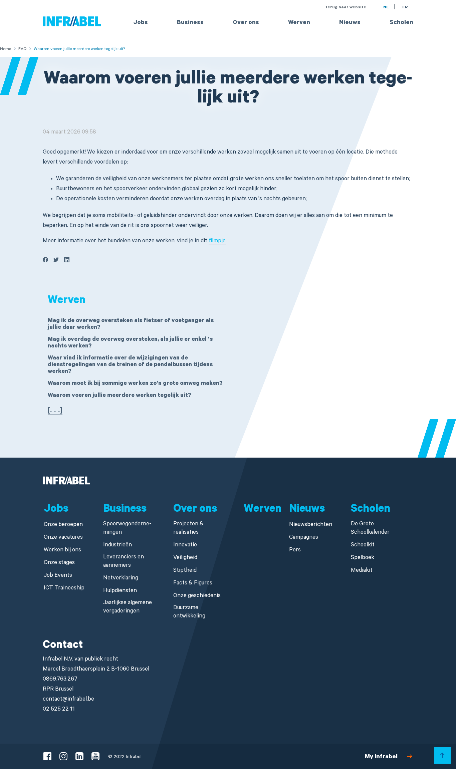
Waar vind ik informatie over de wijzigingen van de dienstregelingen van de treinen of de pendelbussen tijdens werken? (130, 365)
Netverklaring (120, 578)
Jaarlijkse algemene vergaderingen (127, 607)
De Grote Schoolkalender (370, 528)
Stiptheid (185, 571)
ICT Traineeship (64, 588)
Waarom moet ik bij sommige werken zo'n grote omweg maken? (135, 384)
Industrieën (117, 545)
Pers (295, 550)
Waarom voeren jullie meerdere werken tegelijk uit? (119, 396)
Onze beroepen (63, 525)
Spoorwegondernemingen (127, 528)
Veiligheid (185, 558)
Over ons (246, 23)
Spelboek (362, 558)
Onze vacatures (63, 538)
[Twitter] (56, 261)
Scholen (401, 23)
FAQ (22, 49)
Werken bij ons (62, 550)
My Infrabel (381, 757)
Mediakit (362, 571)
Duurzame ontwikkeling (189, 612)
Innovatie (185, 545)
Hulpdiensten (120, 591)
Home (5, 49)
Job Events (58, 576)
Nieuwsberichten (310, 525)
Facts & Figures (192, 583)
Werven (299, 23)
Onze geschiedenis (197, 596)
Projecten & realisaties (188, 528)
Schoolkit (363, 545)
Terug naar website (345, 7)
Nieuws (350, 23)
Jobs (140, 23)
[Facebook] (46, 261)
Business (190, 23)
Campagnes (303, 538)
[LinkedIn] (66, 261)
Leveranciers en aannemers (123, 561)
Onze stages (59, 563)
